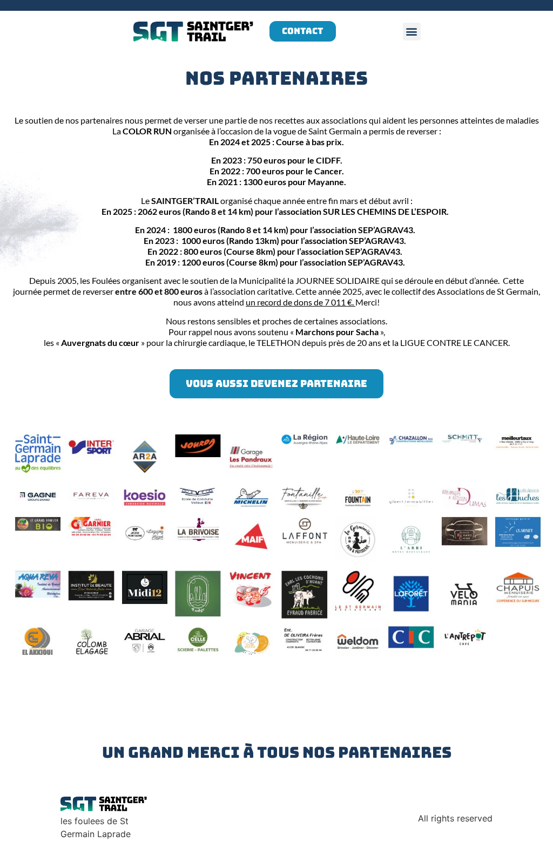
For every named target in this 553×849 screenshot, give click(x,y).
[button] (412, 31)
